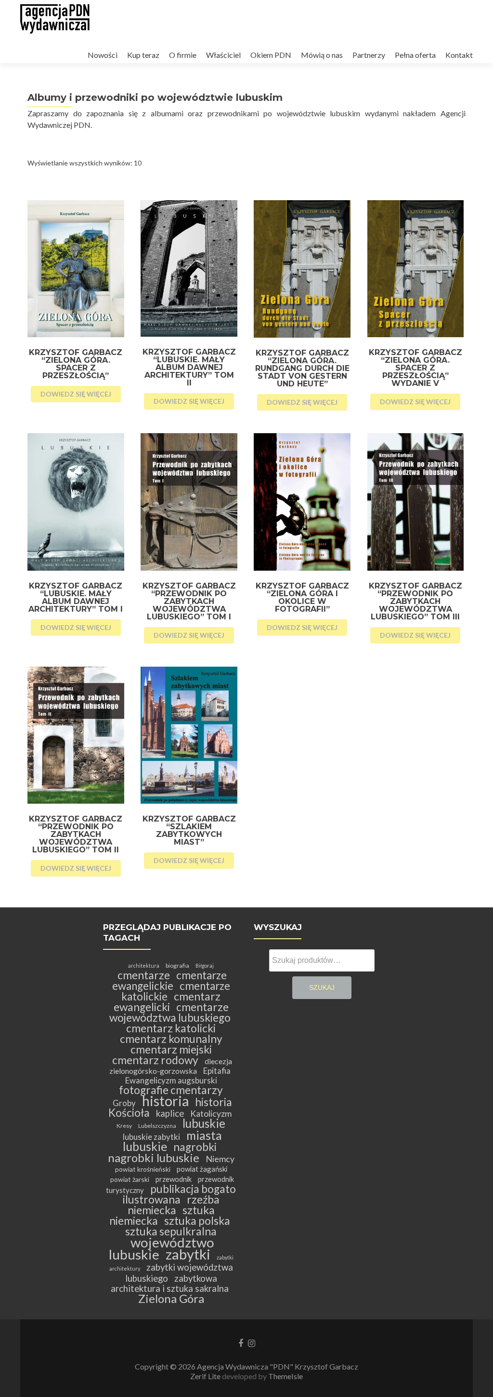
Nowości (102, 54)
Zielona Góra (171, 1298)
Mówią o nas (322, 54)
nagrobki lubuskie (153, 1157)
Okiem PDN (270, 54)
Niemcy (220, 1159)
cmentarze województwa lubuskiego (170, 1012)
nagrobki (195, 1146)
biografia (177, 965)
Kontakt (459, 54)
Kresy (124, 1125)
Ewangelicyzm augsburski (171, 1080)
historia (165, 1100)
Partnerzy (368, 54)
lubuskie (203, 1123)
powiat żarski (129, 1179)
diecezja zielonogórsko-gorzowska (171, 1065)
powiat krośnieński (142, 1169)
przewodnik (174, 1179)
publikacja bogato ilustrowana (179, 1194)
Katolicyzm (211, 1114)
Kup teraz (143, 54)
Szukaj (322, 987)
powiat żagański (202, 1168)
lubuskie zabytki (151, 1137)
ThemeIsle (285, 1376)
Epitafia (217, 1071)
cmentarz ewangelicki (167, 1002)
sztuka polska (197, 1220)
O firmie (182, 54)
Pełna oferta (415, 54)
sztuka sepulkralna (171, 1231)
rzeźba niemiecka (174, 1205)
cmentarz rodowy (155, 1060)
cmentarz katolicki (171, 1028)
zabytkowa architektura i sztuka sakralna (170, 1283)
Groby (124, 1103)
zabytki (188, 1254)
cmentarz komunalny (171, 1038)
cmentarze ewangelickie (169, 980)
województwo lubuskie (161, 1248)
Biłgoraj (204, 965)
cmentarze (143, 975)
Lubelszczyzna (157, 1125)
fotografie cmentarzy (171, 1089)
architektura (143, 965)
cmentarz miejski (171, 1049)
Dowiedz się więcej (75, 394)
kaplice (170, 1113)
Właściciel (223, 54)
